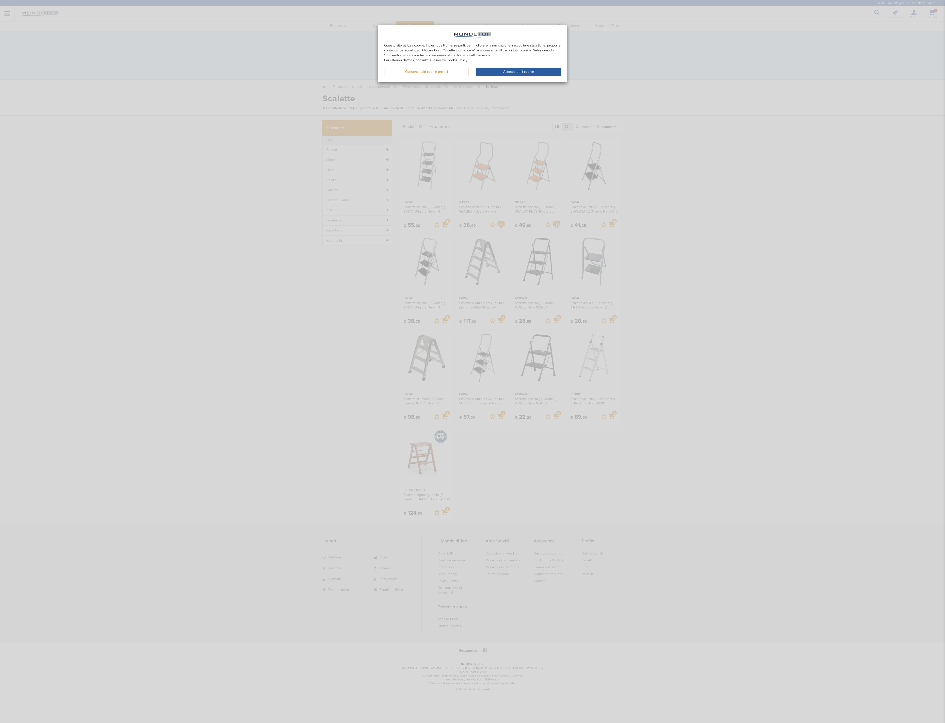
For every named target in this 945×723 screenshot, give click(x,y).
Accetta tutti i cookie (518, 72)
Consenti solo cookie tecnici (426, 72)
